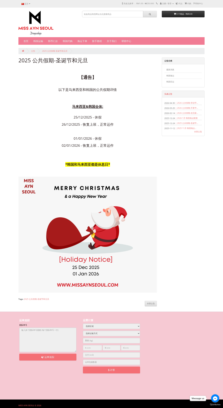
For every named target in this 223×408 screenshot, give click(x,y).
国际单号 (23, 325)
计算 (112, 369)
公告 (33, 51)
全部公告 (198, 131)
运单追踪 (49, 357)
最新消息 (170, 69)
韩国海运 (170, 75)
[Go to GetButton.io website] (215, 405)
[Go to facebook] (215, 398)
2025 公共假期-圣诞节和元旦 (54, 51)
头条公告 (168, 94)
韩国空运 (170, 81)
